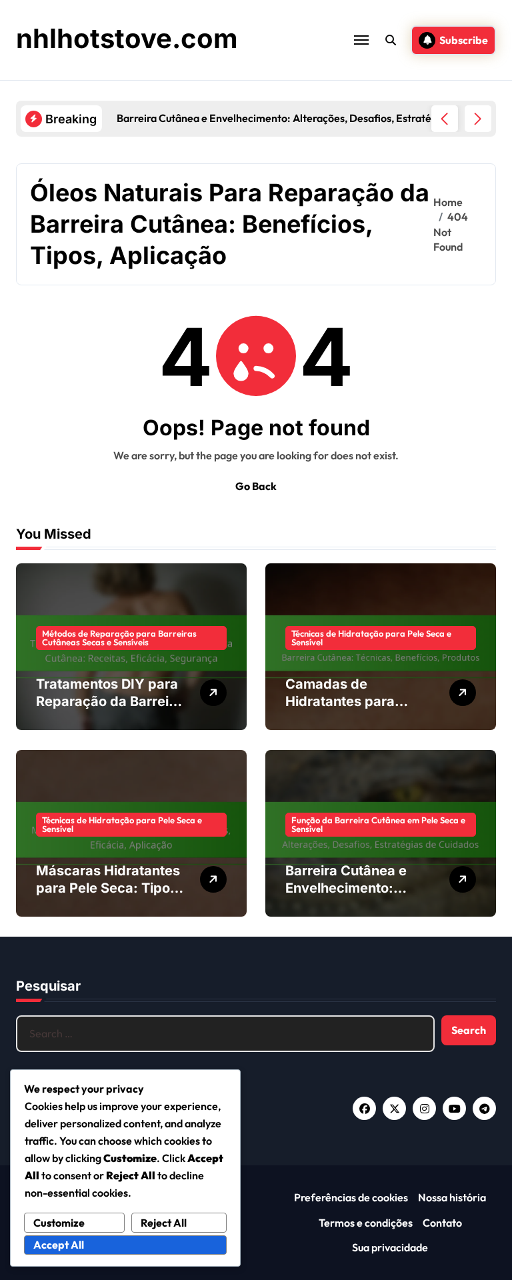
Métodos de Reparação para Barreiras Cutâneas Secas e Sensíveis (119, 637)
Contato (442, 1222)
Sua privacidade (390, 1247)
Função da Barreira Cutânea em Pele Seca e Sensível (378, 824)
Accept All (58, 1244)
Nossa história (452, 1197)
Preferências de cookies (351, 1197)
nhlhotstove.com (127, 38)
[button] (478, 118)
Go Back (256, 486)
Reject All (164, 1222)
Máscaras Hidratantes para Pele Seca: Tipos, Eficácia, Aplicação (109, 888)
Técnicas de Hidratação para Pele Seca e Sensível (371, 637)
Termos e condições (366, 1222)
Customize (59, 1222)
